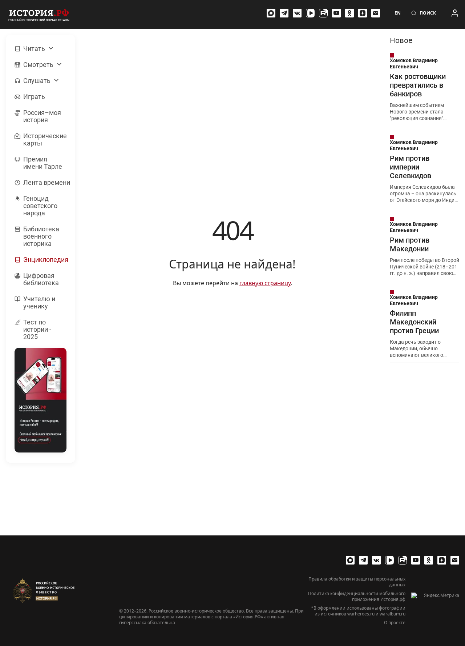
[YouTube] (336, 13)
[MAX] (271, 13)
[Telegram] (284, 13)
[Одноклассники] (349, 13)
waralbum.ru (392, 614)
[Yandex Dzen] (362, 13)
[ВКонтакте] (297, 13)
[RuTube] (323, 13)
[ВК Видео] (310, 13)
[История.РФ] (38, 14)
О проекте (394, 623)
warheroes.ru (361, 614)
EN (398, 13)
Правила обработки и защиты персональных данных (356, 582)
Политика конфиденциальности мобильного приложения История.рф (356, 596)
